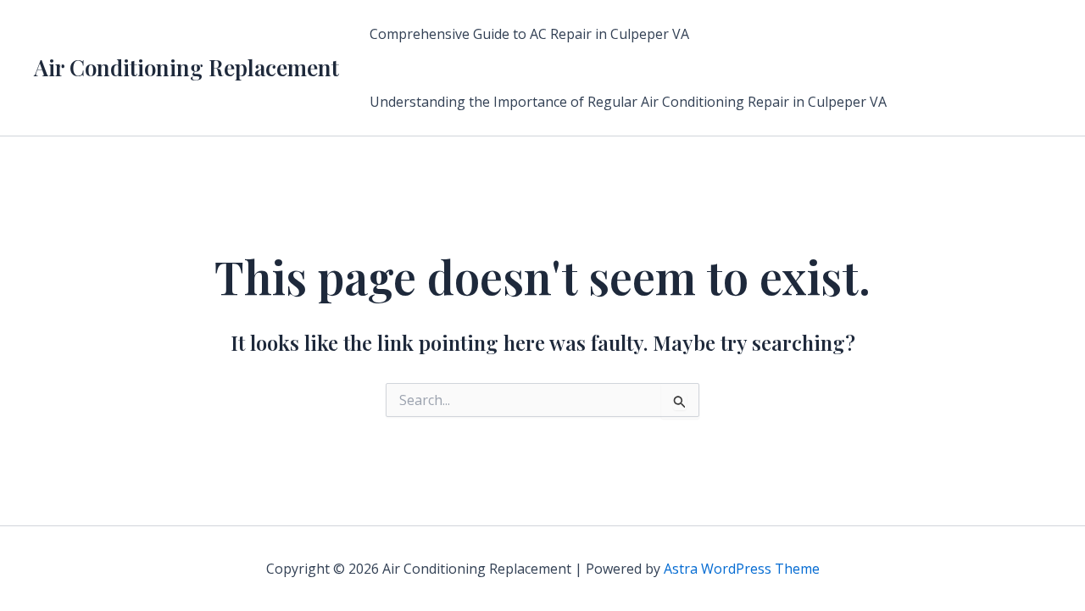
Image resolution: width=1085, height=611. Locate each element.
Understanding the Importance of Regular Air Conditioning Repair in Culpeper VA (628, 101)
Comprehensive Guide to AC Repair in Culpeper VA (529, 34)
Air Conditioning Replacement (186, 67)
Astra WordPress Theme (742, 568)
